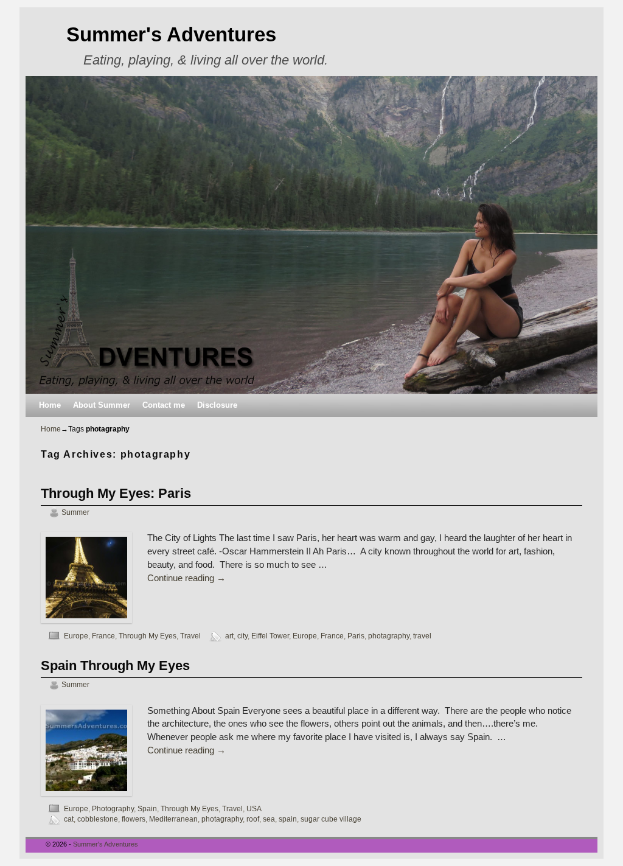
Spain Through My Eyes (115, 665)
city (242, 636)
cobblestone (97, 819)
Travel (190, 636)
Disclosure (217, 405)
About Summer (101, 405)
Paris (355, 636)
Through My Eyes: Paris (116, 493)
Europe (76, 636)
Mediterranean (173, 819)
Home (50, 405)
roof (252, 819)
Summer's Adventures (171, 34)
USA (253, 808)
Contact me (163, 405)
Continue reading (186, 578)
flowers (133, 819)
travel (422, 636)
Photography (113, 808)
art (229, 636)
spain (288, 819)
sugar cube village (331, 819)
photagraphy (388, 636)
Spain (147, 808)
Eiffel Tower (270, 636)
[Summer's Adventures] (311, 235)
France (103, 636)
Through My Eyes (147, 636)
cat (69, 819)
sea (269, 819)
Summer (75, 512)
